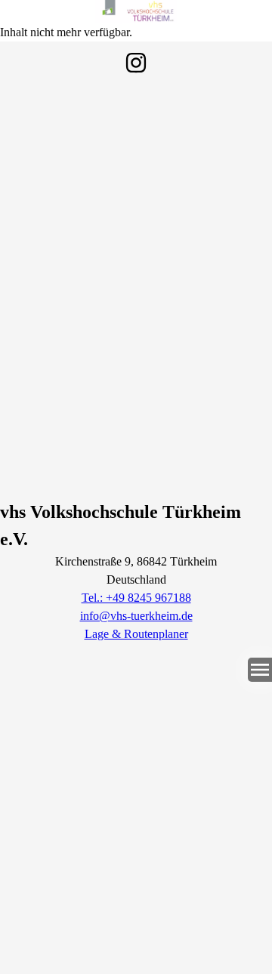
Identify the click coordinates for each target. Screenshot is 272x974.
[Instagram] (136, 63)
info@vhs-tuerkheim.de (136, 615)
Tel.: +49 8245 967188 (136, 597)
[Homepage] (136, 11)
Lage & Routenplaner (136, 633)
